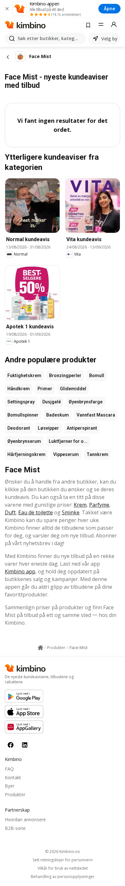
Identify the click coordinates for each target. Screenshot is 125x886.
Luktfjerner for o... (68, 441)
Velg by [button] (109, 39)
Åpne (109, 8)
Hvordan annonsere (25, 819)
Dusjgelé (51, 401)
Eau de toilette (35, 512)
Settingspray (21, 401)
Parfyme (99, 504)
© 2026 (62, 851)
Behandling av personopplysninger (63, 876)
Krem (80, 504)
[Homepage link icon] (40, 647)
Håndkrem (18, 388)
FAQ (9, 769)
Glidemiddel (73, 388)
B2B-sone (15, 828)
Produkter (15, 794)
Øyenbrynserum (24, 441)
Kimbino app (20, 571)
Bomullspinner (22, 415)
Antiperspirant (82, 428)
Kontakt (13, 777)
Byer (9, 786)
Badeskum (57, 415)
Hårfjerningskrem (26, 454)
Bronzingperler (65, 375)
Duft (10, 512)
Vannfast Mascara (96, 415)
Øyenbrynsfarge (86, 401)
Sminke (70, 512)
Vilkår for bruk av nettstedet (63, 868)
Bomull (96, 375)
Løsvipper (48, 428)
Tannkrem (97, 454)
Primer (45, 388)
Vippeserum (66, 454)
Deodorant (18, 428)
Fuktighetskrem (24, 375)
